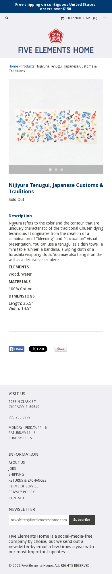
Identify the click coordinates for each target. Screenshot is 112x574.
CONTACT (16, 498)
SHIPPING (16, 474)
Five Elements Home (37, 566)
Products (27, 66)
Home (13, 66)
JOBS (12, 469)
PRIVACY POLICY (22, 492)
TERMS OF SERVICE (23, 486)
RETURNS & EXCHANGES (28, 480)
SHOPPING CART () (80, 18)
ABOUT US (17, 463)
